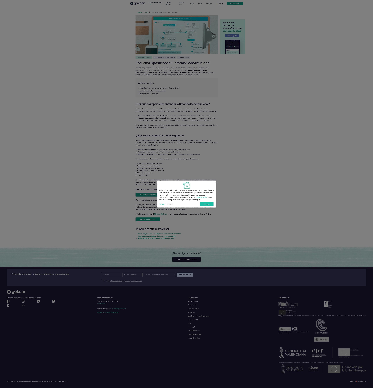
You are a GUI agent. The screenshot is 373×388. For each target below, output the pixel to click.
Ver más (162, 204)
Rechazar (170, 204)
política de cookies (201, 197)
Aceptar (207, 204)
